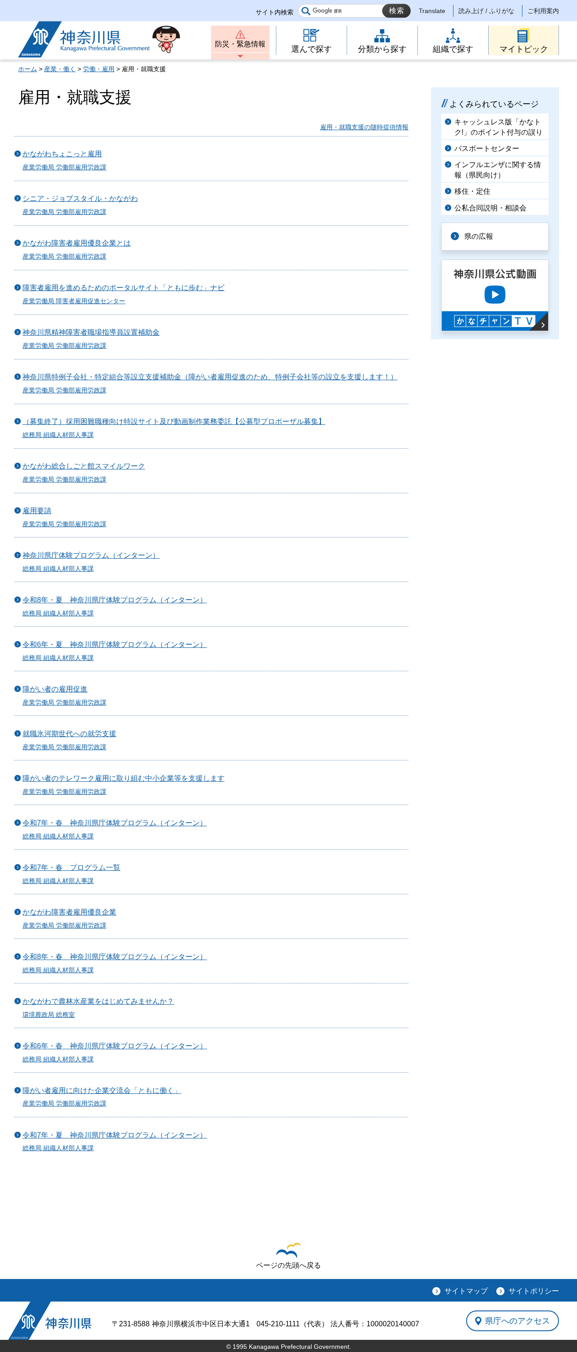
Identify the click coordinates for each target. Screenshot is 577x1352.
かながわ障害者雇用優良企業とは (77, 243)
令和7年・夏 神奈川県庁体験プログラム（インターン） (115, 1135)
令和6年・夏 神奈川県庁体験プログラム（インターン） (115, 644)
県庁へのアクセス (517, 1320)
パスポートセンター (486, 148)
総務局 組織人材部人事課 (58, 434)
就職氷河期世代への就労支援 (69, 733)
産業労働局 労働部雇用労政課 (64, 167)
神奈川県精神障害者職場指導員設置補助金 (91, 332)
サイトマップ (466, 1291)
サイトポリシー (533, 1291)
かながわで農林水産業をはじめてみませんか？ (98, 1001)
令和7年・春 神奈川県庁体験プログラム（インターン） (115, 823)
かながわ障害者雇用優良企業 (69, 912)
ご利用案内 (543, 10)
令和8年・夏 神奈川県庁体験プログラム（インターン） (115, 600)
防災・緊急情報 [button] (240, 44)
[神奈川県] (50, 1321)
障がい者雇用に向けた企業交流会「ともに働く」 (102, 1090)
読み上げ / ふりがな (486, 10)
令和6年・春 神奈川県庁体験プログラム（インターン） (115, 1046)
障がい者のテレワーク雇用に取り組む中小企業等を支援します (123, 778)
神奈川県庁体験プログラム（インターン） (91, 555)
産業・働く (60, 69)
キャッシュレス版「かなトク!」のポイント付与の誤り (498, 127)
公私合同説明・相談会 (490, 208)
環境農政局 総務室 (49, 1014)
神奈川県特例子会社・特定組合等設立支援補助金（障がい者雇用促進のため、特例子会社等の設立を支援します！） (210, 377)
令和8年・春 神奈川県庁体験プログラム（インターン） (115, 957)
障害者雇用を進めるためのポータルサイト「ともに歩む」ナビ (123, 287)
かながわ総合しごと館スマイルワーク (84, 466)
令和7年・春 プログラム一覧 (71, 867)
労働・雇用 (98, 69)
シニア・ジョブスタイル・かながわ (80, 198)
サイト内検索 (274, 12)
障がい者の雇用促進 (55, 689)
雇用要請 (37, 510)
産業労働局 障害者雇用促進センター (74, 301)
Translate (432, 10)
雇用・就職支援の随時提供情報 (364, 127)
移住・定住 (472, 191)
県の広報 (478, 236)
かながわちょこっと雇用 (62, 154)
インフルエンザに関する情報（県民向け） (497, 169)
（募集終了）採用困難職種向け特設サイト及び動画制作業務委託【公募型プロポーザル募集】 (174, 421)
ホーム (27, 69)
